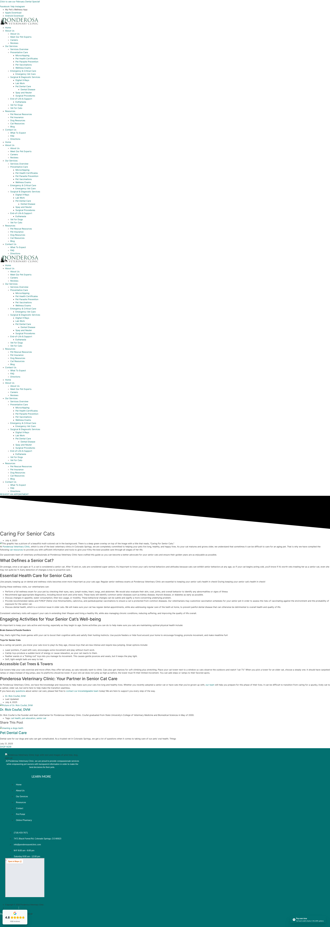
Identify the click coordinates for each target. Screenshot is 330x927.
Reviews (14, 43)
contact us (51, 824)
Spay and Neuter (23, 92)
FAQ (12, 136)
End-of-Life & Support (21, 98)
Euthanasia (20, 102)
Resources (10, 111)
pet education (28, 718)
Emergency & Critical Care (23, 71)
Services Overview (19, 49)
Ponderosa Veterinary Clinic (16, 546)
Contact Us (10, 129)
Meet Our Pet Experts (20, 37)
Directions (15, 139)
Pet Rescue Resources (21, 114)
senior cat (41, 718)
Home (8, 27)
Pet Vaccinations (23, 64)
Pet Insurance (16, 117)
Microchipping (22, 55)
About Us (9, 30)
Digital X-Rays (22, 80)
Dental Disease (28, 89)
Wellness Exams (23, 68)
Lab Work (20, 83)
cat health (16, 718)
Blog (12, 126)
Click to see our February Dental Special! (20, 1)
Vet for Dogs (16, 105)
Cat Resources (17, 123)
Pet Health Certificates (26, 58)
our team (210, 684)
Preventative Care (19, 52)
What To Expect (18, 132)
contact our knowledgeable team (82, 691)
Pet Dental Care (23, 86)
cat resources (16, 549)
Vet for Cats (16, 108)
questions (21, 691)
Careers (14, 40)
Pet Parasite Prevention (26, 61)
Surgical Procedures (25, 95)
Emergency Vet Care (25, 74)
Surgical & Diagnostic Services (25, 77)
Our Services (11, 46)
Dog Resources (17, 120)
